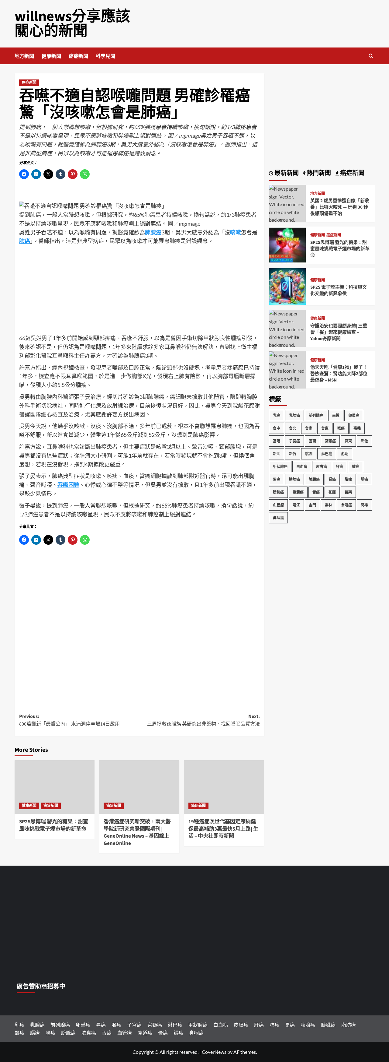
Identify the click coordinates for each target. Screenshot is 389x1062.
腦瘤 (348, 479)
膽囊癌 (298, 492)
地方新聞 (24, 56)
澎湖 (344, 454)
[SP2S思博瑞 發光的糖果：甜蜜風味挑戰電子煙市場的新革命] (55, 787)
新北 (276, 454)
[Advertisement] (139, 291)
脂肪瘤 (348, 1025)
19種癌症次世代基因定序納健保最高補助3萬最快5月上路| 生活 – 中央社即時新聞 (223, 829)
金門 (312, 505)
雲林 (328, 505)
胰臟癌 (314, 479)
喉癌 (341, 428)
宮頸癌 (330, 441)
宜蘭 (312, 441)
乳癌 (276, 415)
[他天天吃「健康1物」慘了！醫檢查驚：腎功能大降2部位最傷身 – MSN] (287, 374)
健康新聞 (51, 56)
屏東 (348, 441)
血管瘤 (278, 505)
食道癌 (346, 505)
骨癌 (163, 1033)
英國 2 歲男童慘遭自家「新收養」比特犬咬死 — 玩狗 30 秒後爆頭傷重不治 (339, 207)
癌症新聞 (78, 56)
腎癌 (332, 479)
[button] (371, 56)
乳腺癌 (294, 415)
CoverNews (214, 1052)
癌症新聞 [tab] (351, 173)
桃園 (308, 454)
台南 (308, 428)
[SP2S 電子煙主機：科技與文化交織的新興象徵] (287, 286)
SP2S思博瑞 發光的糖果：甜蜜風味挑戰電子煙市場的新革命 (53, 825)
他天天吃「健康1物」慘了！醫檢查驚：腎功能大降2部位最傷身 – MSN (338, 373)
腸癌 (364, 479)
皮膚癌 (321, 466)
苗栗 (348, 492)
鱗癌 (178, 1033)
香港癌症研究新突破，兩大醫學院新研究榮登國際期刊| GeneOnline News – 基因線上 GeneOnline (137, 832)
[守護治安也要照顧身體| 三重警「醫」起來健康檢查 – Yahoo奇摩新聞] (287, 332)
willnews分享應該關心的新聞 (72, 23)
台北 (292, 428)
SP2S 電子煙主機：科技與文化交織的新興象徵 (338, 290)
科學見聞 (105, 56)
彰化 (364, 441)
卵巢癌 (353, 415)
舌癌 (316, 492)
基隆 (276, 441)
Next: (203, 720)
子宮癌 (294, 441)
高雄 (364, 505)
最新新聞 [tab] (286, 173)
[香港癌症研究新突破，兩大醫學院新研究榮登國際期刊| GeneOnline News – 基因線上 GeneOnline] (139, 787)
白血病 (301, 466)
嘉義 (357, 428)
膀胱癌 (278, 492)
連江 (296, 505)
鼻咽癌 (278, 517)
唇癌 (101, 1025)
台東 (325, 428)
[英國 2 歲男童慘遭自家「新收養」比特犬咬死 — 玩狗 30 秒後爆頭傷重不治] (287, 207)
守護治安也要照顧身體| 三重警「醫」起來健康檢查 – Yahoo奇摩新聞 (338, 332)
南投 (335, 415)
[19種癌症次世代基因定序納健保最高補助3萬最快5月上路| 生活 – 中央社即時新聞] (224, 787)
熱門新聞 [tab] (318, 173)
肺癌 (355, 466)
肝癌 (339, 466)
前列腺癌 (316, 415)
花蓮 (332, 492)
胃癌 (276, 479)
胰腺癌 (294, 479)
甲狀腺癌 (280, 466)
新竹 (292, 454)
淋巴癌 (326, 454)
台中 (276, 428)
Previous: (69, 720)
